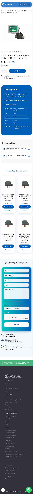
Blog (6, 424)
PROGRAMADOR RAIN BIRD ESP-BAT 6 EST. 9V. (25, 236)
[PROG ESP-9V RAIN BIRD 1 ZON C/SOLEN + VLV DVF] (16, 32)
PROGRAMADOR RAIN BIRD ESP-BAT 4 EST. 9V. (8, 236)
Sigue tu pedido (10, 473)
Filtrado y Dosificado (11, 410)
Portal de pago (10, 471)
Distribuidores (9, 476)
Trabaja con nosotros (11, 479)
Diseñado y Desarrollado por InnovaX (16, 491)
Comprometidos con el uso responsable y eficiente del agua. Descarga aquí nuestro (17, 363)
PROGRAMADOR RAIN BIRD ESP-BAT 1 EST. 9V (8, 196)
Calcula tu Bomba (10, 416)
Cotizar (17, 71)
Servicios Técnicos (10, 435)
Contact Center (9, 437)
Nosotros (7, 383)
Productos (10, 10)
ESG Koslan (8, 391)
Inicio (2, 10)
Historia (7, 386)
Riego (7, 405)
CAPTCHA (6, 312)
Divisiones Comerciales (12, 388)
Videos (7, 421)
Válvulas (7, 407)
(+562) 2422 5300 (10, 443)
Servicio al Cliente (10, 432)
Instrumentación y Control (13, 400)
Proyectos (8, 419)
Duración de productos (12, 468)
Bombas (7, 397)
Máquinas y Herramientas (12, 402)
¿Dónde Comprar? (10, 430)
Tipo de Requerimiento (13, 305)
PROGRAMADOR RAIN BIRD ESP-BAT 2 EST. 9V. (25, 196)
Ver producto (8, 207)
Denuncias (8, 465)
